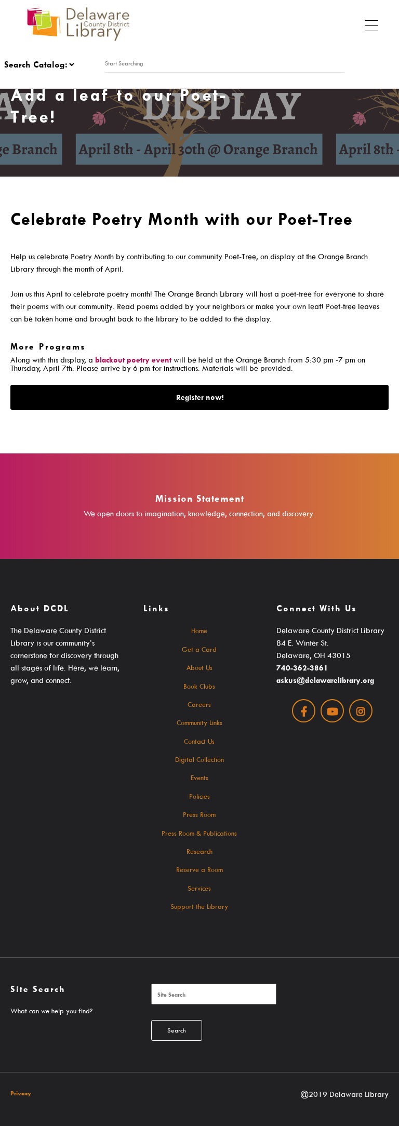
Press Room (199, 814)
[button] (371, 23)
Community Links (199, 722)
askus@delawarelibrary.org (325, 680)
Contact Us (199, 741)
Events (199, 777)
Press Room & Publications (199, 833)
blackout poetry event (133, 360)
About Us (199, 667)
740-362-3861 (302, 668)
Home (199, 630)
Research (199, 851)
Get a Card (199, 649)
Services (199, 888)
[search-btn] (348, 63)
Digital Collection (199, 759)
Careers (199, 704)
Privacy (20, 1093)
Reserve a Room (199, 869)
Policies (199, 796)
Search (176, 1030)
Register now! (199, 397)
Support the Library (199, 906)
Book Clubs (199, 686)
